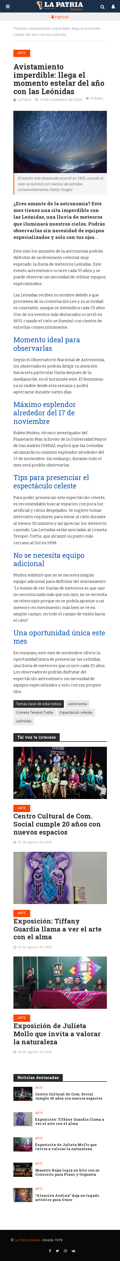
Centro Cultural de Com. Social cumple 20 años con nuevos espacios (57, 824)
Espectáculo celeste (76, 712)
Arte (22, 53)
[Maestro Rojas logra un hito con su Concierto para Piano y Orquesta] (23, 1170)
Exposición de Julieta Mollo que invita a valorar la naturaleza (57, 1034)
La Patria (24, 99)
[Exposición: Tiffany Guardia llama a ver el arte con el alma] (60, 878)
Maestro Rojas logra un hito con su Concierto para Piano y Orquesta (67, 1172)
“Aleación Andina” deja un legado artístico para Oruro (67, 1197)
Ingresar (61, 16)
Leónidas (23, 721)
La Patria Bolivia (27, 1240)
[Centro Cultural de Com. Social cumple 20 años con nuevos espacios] (60, 773)
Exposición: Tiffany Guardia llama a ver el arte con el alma (57, 929)
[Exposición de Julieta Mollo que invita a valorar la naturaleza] (60, 983)
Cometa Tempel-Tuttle (34, 712)
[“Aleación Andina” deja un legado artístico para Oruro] (23, 1195)
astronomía (77, 703)
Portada (20, 28)
